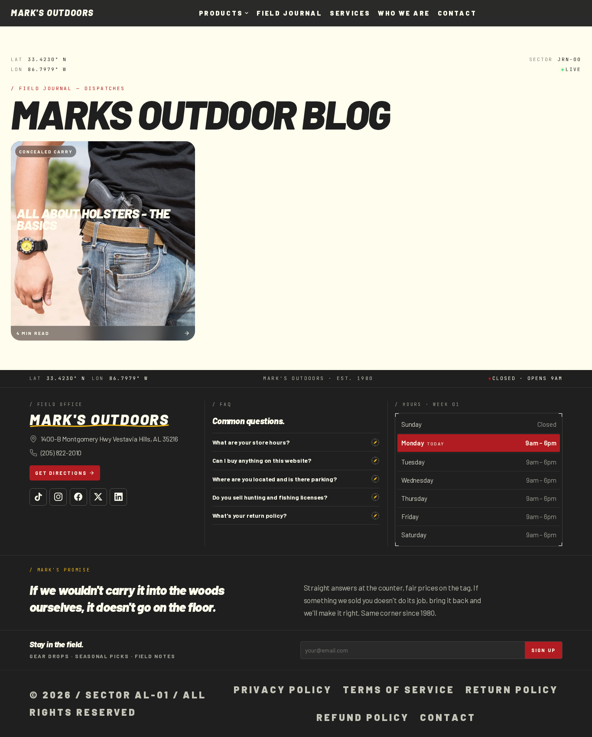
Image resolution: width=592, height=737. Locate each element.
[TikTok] (38, 497)
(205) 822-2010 (61, 452)
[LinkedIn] (118, 497)
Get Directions (61, 473)
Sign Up (543, 650)
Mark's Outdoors (52, 13)
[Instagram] (58, 497)
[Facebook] (78, 497)
